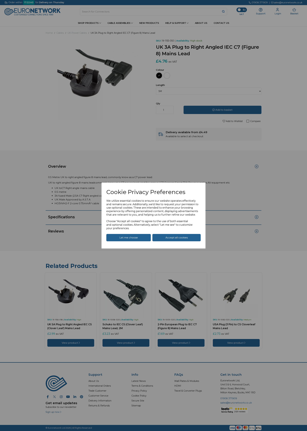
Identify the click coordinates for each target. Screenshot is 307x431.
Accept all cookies (176, 237)
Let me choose (128, 237)
